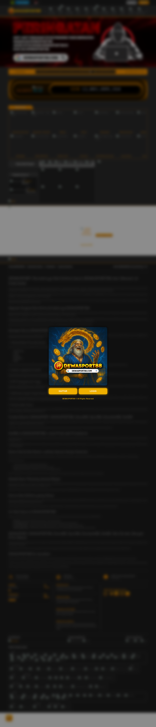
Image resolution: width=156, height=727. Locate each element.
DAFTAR (63, 391)
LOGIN (93, 391)
